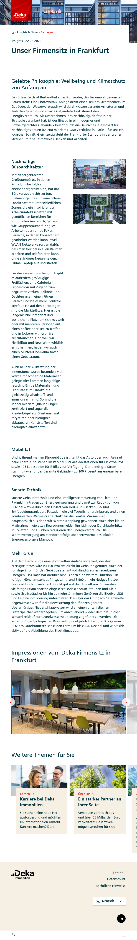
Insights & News (27, 32)
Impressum (118, 872)
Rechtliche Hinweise (111, 886)
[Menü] (124, 935)
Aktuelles (47, 32)
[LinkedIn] (121, 918)
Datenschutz (116, 879)
